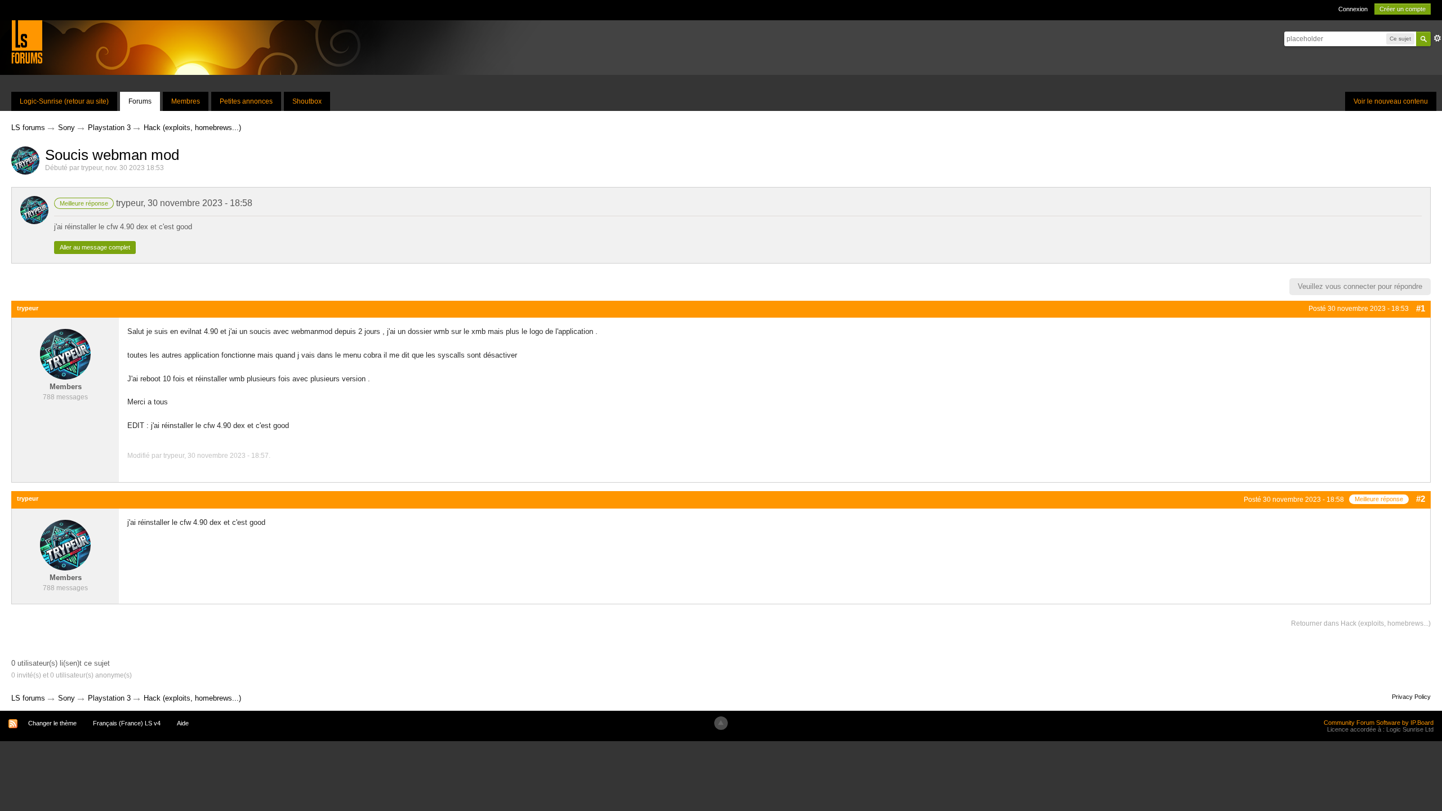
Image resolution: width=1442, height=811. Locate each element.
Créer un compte (1402, 9)
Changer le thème (52, 723)
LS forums (28, 698)
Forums (140, 101)
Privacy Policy (1411, 696)
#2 (1420, 498)
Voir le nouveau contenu (1391, 101)
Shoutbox (307, 101)
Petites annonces (246, 101)
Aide (183, 723)
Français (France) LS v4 (127, 723)
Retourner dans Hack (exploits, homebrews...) (1361, 623)
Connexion (1353, 9)
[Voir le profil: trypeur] (65, 354)
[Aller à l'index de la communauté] (26, 41)
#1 (1420, 308)
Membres (185, 101)
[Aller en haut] (721, 723)
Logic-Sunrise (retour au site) (64, 101)
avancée (1437, 38)
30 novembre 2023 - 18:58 (200, 203)
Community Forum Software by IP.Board (1379, 722)
